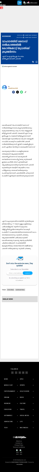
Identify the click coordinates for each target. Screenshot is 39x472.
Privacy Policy (19, 445)
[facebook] (13, 92)
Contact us (19, 443)
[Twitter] (17, 92)
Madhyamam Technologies (19, 462)
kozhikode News (20, 290)
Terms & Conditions (19, 447)
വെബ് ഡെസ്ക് (13, 88)
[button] (3, 3)
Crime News (10, 290)
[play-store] (17, 452)
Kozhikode (6, 36)
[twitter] (16, 372)
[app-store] (21, 452)
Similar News (8, 299)
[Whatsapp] (21, 92)
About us (19, 441)
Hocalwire (19, 464)
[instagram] (20, 372)
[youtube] (23, 372)
